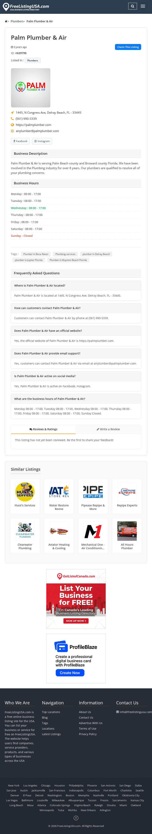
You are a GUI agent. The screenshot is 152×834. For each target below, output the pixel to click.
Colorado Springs (60, 805)
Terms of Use (87, 728)
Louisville (42, 800)
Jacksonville (38, 790)
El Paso (27, 795)
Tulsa (61, 810)
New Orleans (88, 810)
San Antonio (108, 785)
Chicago (45, 785)
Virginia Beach (82, 805)
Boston (70, 795)
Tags (45, 723)
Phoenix (92, 785)
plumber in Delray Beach (96, 254)
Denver (14, 795)
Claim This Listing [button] (128, 47)
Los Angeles (30, 785)
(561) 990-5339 (26, 119)
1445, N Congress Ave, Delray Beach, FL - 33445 (48, 112)
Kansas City (137, 800)
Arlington (105, 810)
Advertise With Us (91, 723)
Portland (113, 795)
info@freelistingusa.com (136, 712)
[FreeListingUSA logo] (25, 6)
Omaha (111, 805)
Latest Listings (51, 734)
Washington (55, 795)
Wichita (72, 810)
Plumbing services (65, 254)
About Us (85, 712)
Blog (45, 717)
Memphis (83, 795)
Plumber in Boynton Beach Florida (68, 260)
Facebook (21, 141)
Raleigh (98, 805)
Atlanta (41, 805)
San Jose (11, 790)
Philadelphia (76, 785)
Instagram (44, 141)
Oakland (136, 805)
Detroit (39, 795)
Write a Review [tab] (109, 429)
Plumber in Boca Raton (35, 254)
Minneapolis (47, 810)
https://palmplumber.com (33, 125)
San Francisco (57, 790)
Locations (48, 728)
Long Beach (16, 805)
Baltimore (27, 800)
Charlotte (126, 790)
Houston (59, 785)
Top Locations (51, 712)
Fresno (104, 800)
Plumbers (17, 21)
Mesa (30, 805)
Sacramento (119, 800)
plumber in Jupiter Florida (29, 260)
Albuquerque (76, 800)
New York (13, 785)
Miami (123, 805)
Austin (24, 790)
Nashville (98, 795)
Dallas (138, 785)
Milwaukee (58, 800)
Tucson (92, 800)
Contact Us (86, 717)
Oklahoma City (131, 795)
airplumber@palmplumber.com (37, 131)
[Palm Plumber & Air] (30, 87)
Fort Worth (110, 790)
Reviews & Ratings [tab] (44, 429)
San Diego (125, 785)
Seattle (140, 790)
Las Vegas (12, 800)
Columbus (93, 790)
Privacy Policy (88, 734)
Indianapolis (76, 790)
